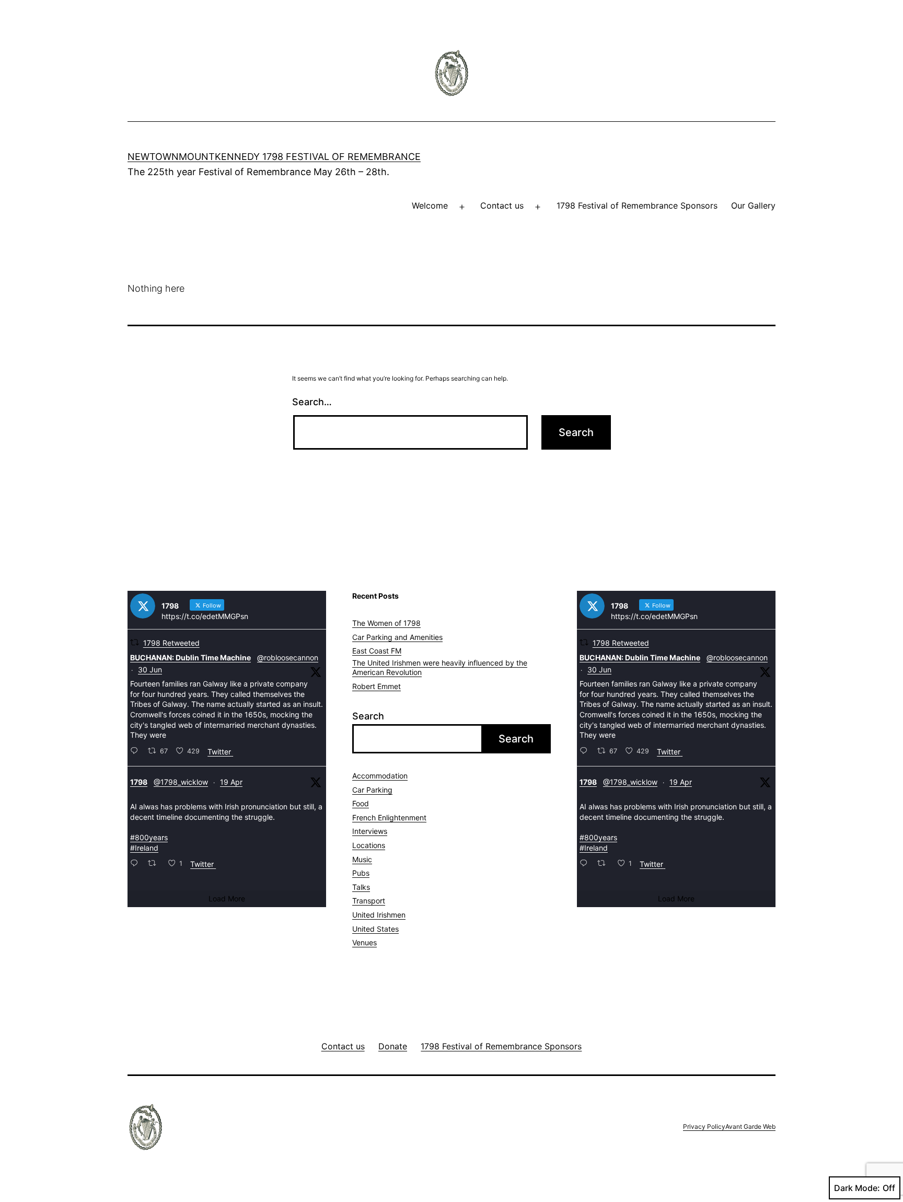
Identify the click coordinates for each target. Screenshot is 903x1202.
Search (368, 716)
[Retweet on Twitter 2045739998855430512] (155, 864)
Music (362, 859)
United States (375, 928)
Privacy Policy (704, 1126)
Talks (361, 887)
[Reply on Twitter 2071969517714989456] (136, 751)
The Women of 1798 (386, 623)
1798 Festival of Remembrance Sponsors (637, 205)
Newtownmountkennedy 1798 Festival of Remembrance (274, 156)
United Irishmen (379, 914)
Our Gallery (753, 205)
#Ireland (144, 847)
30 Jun (150, 669)
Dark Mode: (857, 1188)
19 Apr (231, 781)
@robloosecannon (287, 657)
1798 (138, 781)
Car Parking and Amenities (397, 637)
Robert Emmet (376, 686)
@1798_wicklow (181, 781)
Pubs (360, 872)
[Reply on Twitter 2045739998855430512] (136, 864)
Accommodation (380, 775)
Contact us (502, 205)
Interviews (369, 831)
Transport (368, 900)
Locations (368, 845)
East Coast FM (376, 650)
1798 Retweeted (171, 642)
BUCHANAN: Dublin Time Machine (190, 657)
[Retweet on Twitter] (134, 642)
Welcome (430, 205)
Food (360, 803)
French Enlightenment (389, 817)
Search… (312, 401)
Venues (364, 942)
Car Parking (372, 789)
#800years (149, 837)
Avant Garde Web (750, 1126)
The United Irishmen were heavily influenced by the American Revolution (439, 667)
